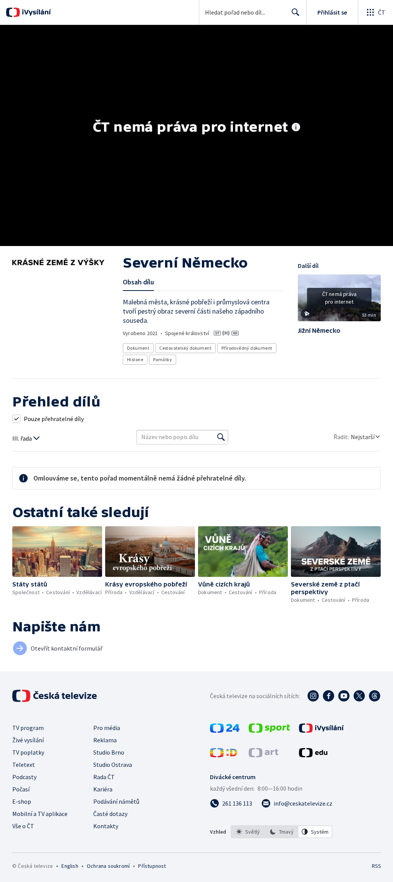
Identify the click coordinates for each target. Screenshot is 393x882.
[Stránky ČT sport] (269, 730)
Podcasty (24, 777)
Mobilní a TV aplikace (40, 814)
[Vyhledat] (221, 437)
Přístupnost (152, 865)
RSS (376, 865)
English (69, 865)
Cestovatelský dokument (185, 348)
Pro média (106, 728)
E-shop (21, 801)
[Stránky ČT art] (263, 755)
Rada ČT (104, 777)
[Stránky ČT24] (224, 730)
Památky (162, 359)
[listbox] (281, 831)
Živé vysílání (28, 740)
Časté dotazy (110, 814)
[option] (247, 831)
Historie (135, 359)
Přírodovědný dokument (246, 348)
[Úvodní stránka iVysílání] (35, 12)
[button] (339, 300)
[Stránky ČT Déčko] (223, 755)
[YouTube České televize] (344, 696)
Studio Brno (108, 752)
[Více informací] (296, 128)
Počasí (21, 789)
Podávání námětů (116, 801)
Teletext (23, 764)
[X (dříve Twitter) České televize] (359, 696)
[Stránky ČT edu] (313, 755)
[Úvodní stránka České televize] (55, 696)
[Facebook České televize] (328, 696)
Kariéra (102, 789)
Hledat (295, 12)
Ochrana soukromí (108, 865)
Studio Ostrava (112, 764)
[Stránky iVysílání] (321, 730)
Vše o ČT (23, 826)
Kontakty (105, 826)
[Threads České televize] (374, 696)
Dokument (138, 348)
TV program (28, 728)
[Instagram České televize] (313, 696)
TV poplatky (28, 752)
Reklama (105, 740)
